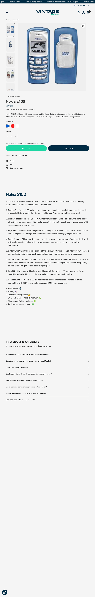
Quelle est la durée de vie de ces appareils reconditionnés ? (29, 374)
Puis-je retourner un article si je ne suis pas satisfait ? (27, 393)
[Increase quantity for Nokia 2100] (15, 136)
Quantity (8, 131)
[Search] (79, 12)
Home (8, 20)
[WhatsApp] (22, 155)
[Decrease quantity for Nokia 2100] (8, 136)
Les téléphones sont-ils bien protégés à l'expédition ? (26, 387)
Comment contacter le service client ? (20, 400)
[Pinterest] (19, 155)
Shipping (17, 109)
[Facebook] (13, 155)
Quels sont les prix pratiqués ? (17, 367)
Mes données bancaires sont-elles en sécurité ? (24, 380)
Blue (8, 126)
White (17, 126)
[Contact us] (4, 592)
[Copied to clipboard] (26, 155)
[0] (87, 12)
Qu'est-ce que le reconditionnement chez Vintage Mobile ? (28, 361)
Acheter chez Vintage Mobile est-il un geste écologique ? (28, 354)
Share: (8, 155)
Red (12, 126)
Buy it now (69, 148)
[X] (16, 155)
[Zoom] (83, 26)
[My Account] (83, 12)
